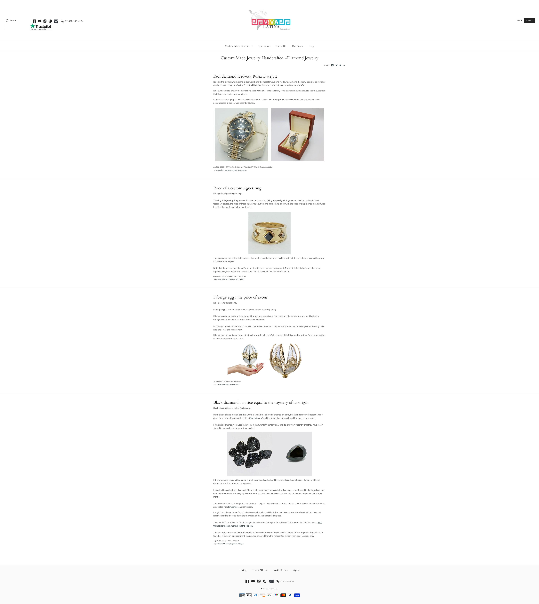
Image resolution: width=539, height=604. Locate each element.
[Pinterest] (50, 21)
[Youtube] (39, 21)
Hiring (243, 570)
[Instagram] (44, 21)
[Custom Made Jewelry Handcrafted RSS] (343, 65)
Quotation (264, 46)
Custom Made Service (239, 46)
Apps (296, 570)
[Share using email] (340, 65)
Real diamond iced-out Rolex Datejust (245, 76)
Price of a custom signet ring (237, 188)
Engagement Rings (236, 544)
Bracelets (220, 170)
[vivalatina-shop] (269, 4)
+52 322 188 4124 (74, 21)
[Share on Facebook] (332, 65)
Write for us (281, 570)
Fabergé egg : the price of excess (240, 297)
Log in (519, 20)
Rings (242, 279)
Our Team (297, 46)
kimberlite (232, 507)
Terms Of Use (260, 570)
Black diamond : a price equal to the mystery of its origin (261, 402)
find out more (256, 418)
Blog (311, 46)
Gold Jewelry (242, 170)
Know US (281, 46)
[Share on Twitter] (336, 65)
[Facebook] (34, 21)
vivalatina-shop (272, 589)
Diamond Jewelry (231, 170)
